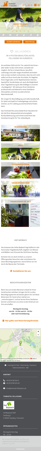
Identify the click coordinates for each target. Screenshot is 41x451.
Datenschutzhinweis (19, 368)
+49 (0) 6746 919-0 (12, 380)
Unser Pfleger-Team (20, 183)
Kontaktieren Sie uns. (21, 271)
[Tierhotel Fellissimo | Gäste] (20, 16)
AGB (27, 368)
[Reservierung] (35, 5)
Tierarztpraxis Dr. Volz (20, 201)
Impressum (33, 365)
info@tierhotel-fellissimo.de (16, 388)
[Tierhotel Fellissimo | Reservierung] (20, 133)
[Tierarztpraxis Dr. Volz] (20, 213)
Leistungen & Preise (20, 164)
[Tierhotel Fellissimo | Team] (20, 189)
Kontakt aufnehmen (13, 42)
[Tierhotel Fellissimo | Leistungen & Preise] (20, 170)
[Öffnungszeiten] (23, 5)
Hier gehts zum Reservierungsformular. (21, 320)
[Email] (28, 5)
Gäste (20, 145)
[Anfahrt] (31, 5)
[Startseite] (5, 365)
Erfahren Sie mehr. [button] (8, 444)
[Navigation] (38, 5)
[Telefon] (25, 5)
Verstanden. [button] (20, 449)
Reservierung (29, 42)
